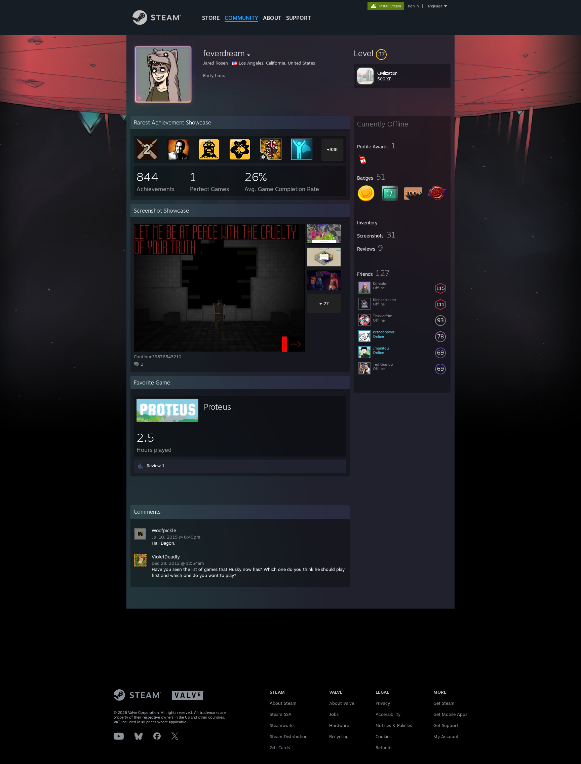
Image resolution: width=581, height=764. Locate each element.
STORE (211, 17)
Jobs (334, 714)
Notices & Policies (394, 725)
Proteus (217, 407)
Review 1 (155, 465)
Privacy (383, 703)
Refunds (384, 747)
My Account (446, 736)
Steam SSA (281, 714)
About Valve (341, 703)
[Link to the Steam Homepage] (156, 23)
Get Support (445, 725)
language (434, 6)
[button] (402, 53)
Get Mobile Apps (450, 714)
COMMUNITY (241, 17)
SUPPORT (298, 17)
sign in (413, 6)
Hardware (339, 725)
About (272, 17)
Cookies (383, 736)
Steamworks (282, 725)
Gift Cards (280, 747)
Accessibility (388, 714)
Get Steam (444, 703)
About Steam (283, 703)
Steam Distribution (289, 736)
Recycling (339, 736)
